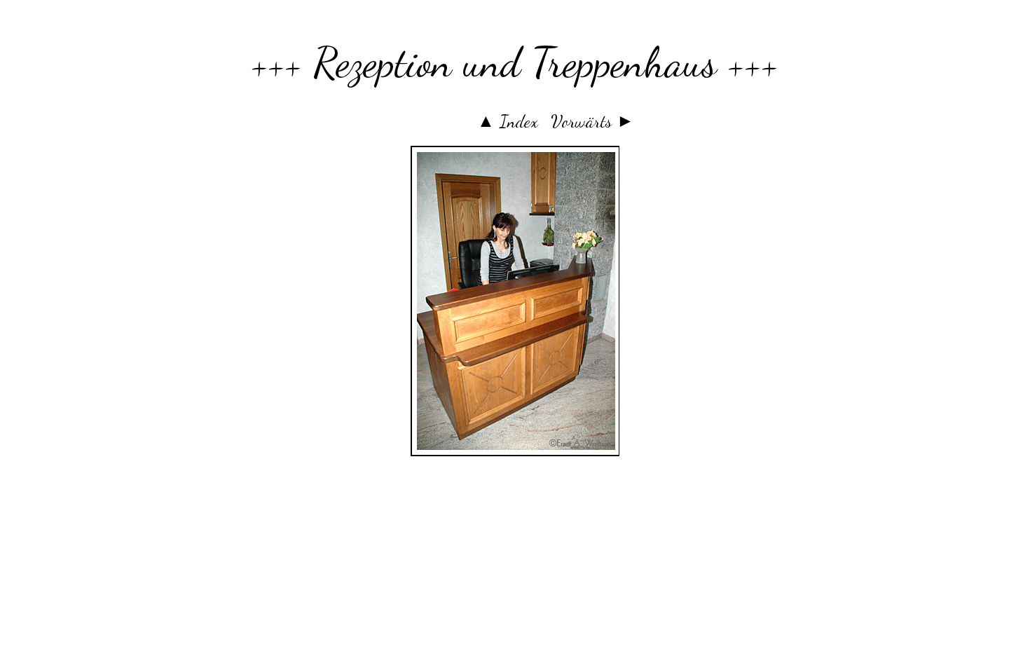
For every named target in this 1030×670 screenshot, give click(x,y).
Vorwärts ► (592, 121)
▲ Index (507, 121)
